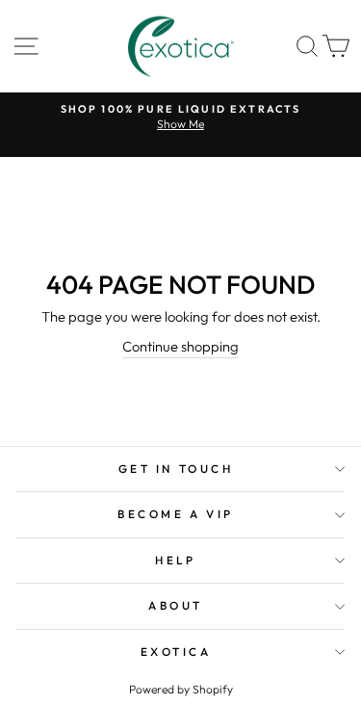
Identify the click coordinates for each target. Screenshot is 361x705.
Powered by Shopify (181, 689)
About (175, 605)
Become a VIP (175, 514)
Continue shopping (180, 346)
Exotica (176, 651)
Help (175, 560)
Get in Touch (175, 468)
